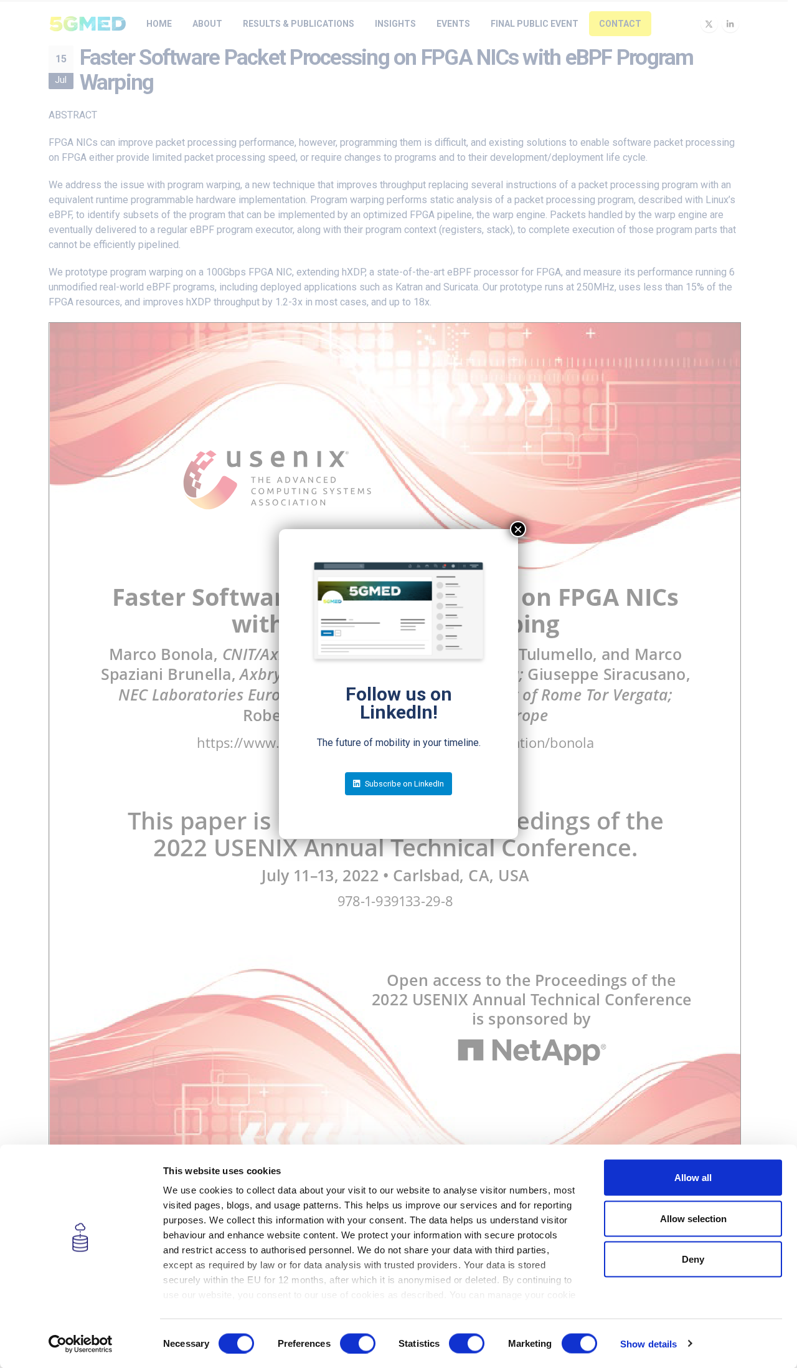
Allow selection (693, 1218)
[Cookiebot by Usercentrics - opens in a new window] (80, 1343)
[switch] (357, 1343)
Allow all (693, 1177)
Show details (648, 1343)
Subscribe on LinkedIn (403, 783)
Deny (693, 1259)
